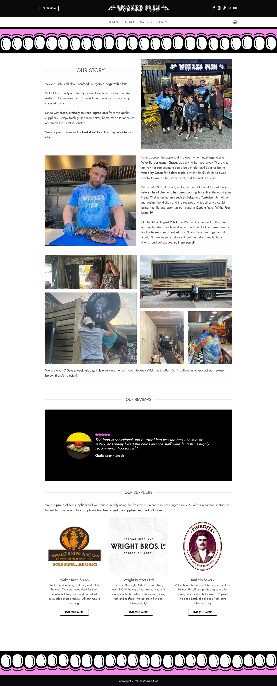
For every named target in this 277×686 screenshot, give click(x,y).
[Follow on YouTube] (234, 8)
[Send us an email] (229, 8)
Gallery (146, 22)
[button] (235, 22)
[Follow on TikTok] (224, 8)
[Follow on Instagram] (219, 8)
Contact (163, 22)
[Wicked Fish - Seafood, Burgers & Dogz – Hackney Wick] (138, 8)
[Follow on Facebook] (214, 8)
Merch (130, 22)
